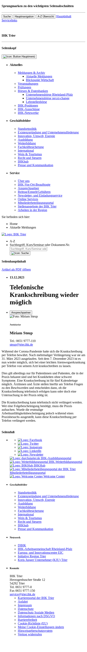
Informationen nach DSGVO (36, 616)
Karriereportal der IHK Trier (36, 598)
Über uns (24, 181)
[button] (47, 241)
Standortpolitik (27, 128)
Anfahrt (23, 601)
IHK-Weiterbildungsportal (65, 462)
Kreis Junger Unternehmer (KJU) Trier (42, 560)
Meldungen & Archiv (31, 72)
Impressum (25, 605)
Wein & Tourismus (30, 154)
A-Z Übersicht (46, 16)
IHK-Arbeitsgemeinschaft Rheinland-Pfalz (45, 549)
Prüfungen (24, 87)
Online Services (28, 199)
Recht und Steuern (29, 158)
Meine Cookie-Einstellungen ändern (41, 627)
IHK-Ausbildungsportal (56, 458)
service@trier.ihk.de (22, 594)
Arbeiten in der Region (32, 210)
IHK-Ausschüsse (29, 109)
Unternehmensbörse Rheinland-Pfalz (49, 94)
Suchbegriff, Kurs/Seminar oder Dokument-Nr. (40, 245)
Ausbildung (25, 139)
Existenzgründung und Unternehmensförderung (48, 132)
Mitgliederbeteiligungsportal (36, 202)
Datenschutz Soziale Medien (36, 612)
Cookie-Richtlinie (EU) (33, 623)
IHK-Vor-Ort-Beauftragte (34, 184)
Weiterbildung (27, 143)
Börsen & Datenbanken (33, 91)
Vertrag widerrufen (30, 634)
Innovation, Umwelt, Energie (36, 136)
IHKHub (39, 465)
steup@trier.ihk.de (21, 344)
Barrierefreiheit (27, 619)
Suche (7, 16)
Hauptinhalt (63, 16)
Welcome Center (54, 476)
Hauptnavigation (24, 16)
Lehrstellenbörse (36, 102)
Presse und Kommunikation (35, 165)
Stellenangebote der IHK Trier (37, 206)
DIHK (22, 545)
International (26, 150)
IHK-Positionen (28, 105)
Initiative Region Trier (32, 556)
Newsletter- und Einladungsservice (40, 195)
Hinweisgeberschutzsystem (35, 630)
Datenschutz (26, 609)
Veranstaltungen (28, 83)
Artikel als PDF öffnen (16, 269)
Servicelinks (9, 20)
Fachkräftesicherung (31, 147)
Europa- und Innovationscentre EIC (40, 552)
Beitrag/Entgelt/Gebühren (34, 192)
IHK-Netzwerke (28, 112)
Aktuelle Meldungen (39, 76)
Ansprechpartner (28, 188)
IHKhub (23, 161)
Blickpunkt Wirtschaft (40, 80)
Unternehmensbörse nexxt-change (47, 98)
